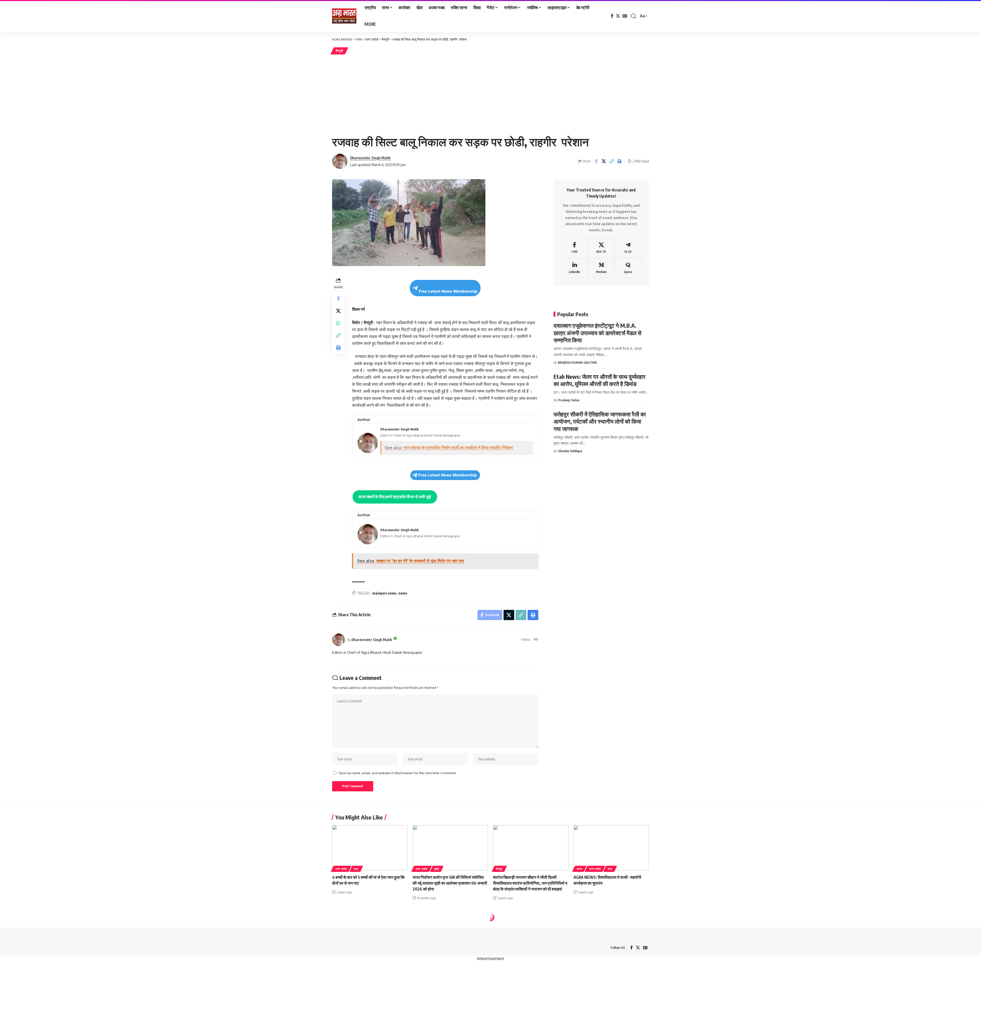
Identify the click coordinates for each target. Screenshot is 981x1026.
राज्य (356, 868)
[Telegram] (628, 248)
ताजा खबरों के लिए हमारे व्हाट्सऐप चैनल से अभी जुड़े (394, 496)
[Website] (535, 639)
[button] (633, 16)
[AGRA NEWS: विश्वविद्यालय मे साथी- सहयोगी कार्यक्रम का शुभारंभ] (611, 847)
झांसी (436, 868)
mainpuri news (384, 593)
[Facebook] (612, 16)
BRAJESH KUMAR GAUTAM (577, 362)
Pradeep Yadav (568, 400)
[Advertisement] (490, 94)
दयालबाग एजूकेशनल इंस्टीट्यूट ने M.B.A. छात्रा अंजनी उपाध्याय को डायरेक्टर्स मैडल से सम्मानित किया (597, 333)
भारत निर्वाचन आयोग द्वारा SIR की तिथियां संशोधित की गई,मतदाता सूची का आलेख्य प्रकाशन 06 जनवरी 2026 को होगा (450, 883)
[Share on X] (604, 161)
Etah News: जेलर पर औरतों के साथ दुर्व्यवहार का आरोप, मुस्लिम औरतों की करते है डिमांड (600, 380)
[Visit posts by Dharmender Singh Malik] (338, 639)
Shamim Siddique (570, 451)
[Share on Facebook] (596, 161)
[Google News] (624, 16)
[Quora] (628, 268)
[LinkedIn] (574, 268)
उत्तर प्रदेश (341, 868)
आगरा (579, 868)
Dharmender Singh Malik (370, 157)
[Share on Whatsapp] (338, 323)
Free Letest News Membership (448, 291)
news (403, 593)
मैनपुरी (339, 51)
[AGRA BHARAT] (344, 16)
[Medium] (601, 268)
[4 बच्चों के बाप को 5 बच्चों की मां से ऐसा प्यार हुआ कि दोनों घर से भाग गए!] (369, 847)
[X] (618, 16)
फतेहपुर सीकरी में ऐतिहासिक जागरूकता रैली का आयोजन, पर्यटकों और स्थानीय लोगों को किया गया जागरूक (600, 421)
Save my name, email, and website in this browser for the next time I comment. (397, 773)
